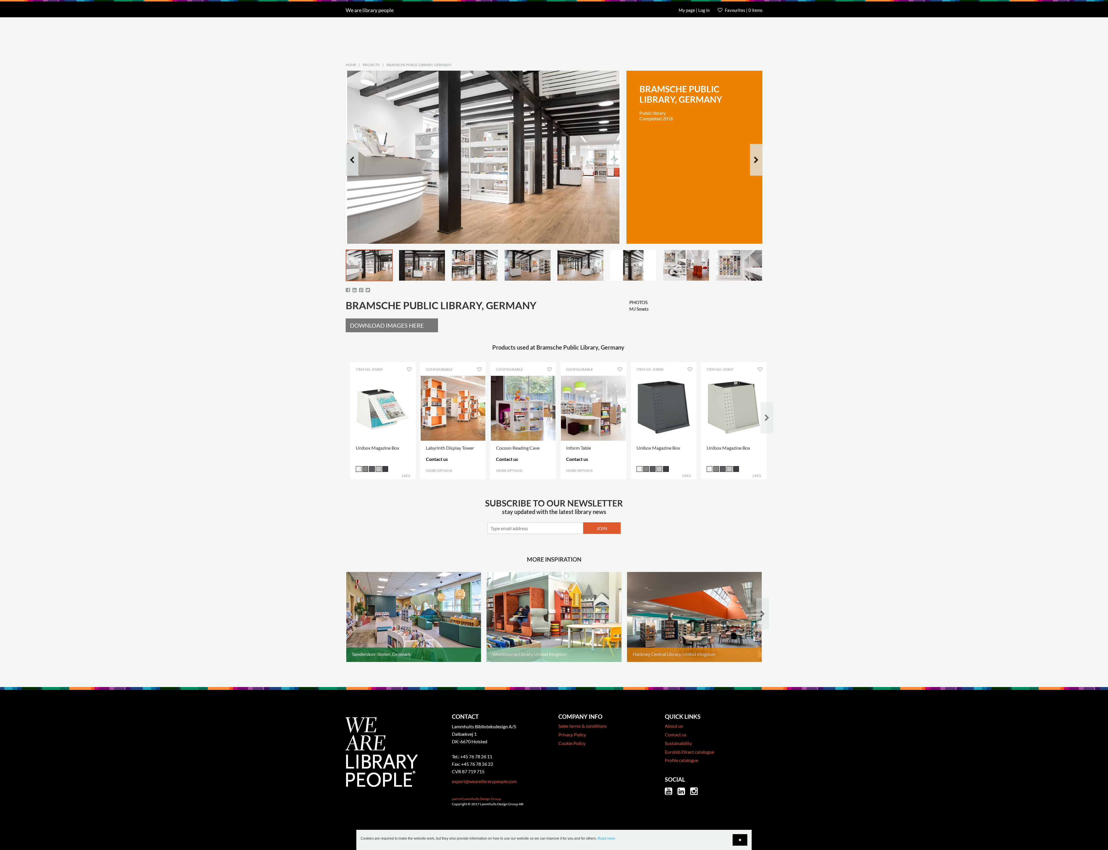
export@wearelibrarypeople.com (484, 781)
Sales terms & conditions (582, 726)
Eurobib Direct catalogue (689, 752)
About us (674, 726)
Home (351, 65)
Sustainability (678, 743)
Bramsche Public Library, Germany (419, 65)
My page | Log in (694, 10)
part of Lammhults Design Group (476, 799)
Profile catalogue (681, 760)
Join (601, 528)
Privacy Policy (572, 734)
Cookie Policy (571, 743)
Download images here (387, 325)
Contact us (675, 734)
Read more (606, 838)
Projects (371, 65)
